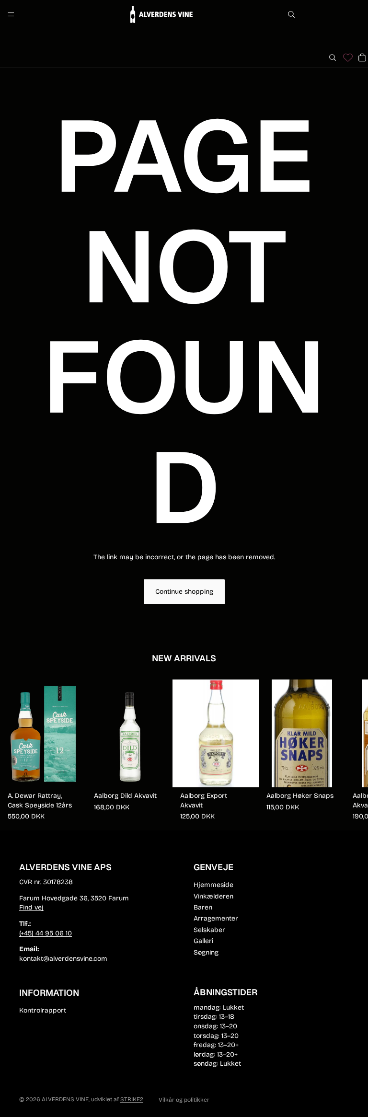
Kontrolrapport (42, 1010)
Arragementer (216, 919)
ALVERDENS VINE (65, 1099)
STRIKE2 (131, 1099)
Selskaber (209, 930)
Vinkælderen (213, 896)
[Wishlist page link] (348, 57)
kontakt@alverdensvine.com (63, 959)
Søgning (206, 952)
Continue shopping (184, 591)
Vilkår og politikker (184, 1099)
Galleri (203, 941)
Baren (203, 907)
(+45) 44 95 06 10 (45, 933)
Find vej (31, 908)
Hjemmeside (213, 885)
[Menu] (11, 14)
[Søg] (291, 14)
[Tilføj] (71, 772)
